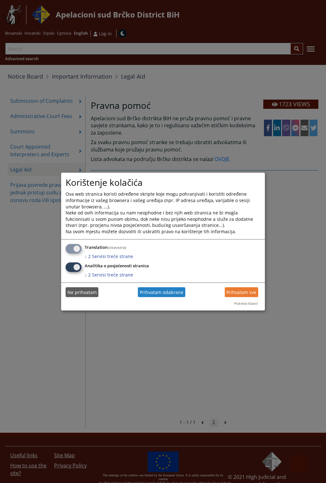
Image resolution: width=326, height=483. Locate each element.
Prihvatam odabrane (161, 292)
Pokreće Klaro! (246, 303)
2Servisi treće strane (109, 256)
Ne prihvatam (82, 292)
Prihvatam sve (241, 292)
